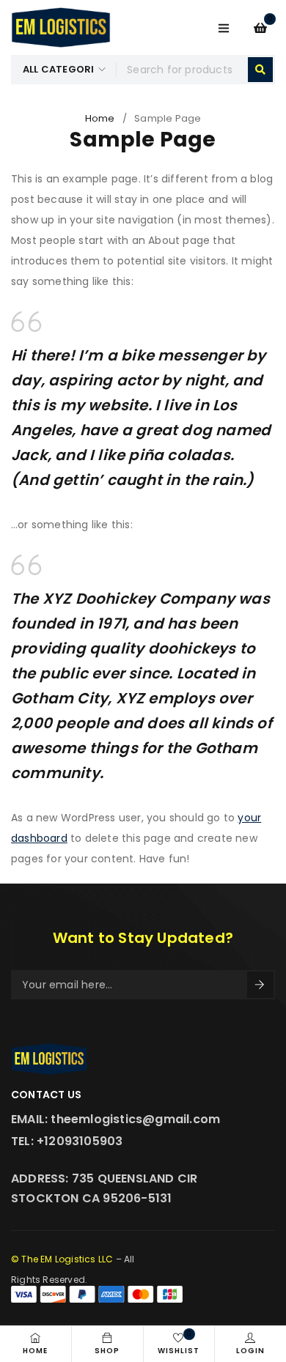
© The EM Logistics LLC (62, 1259)
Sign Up (260, 984)
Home (100, 118)
